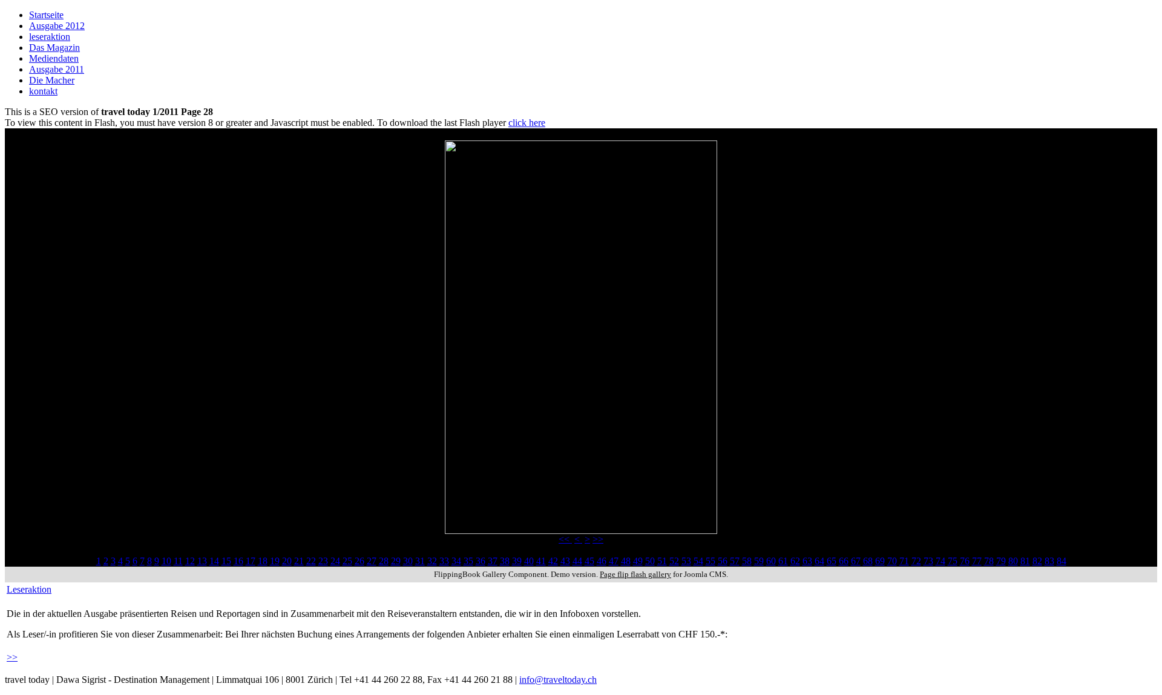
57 (735, 561)
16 (238, 561)
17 (250, 561)
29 (396, 561)
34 (456, 561)
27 (371, 561)
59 (759, 561)
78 (989, 561)
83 (1049, 561)
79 (1001, 561)
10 (166, 561)
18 (263, 561)
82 (1037, 561)
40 (529, 561)
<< (565, 539)
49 (638, 561)
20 (287, 561)
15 (226, 561)
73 (928, 561)
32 (432, 561)
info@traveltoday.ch (558, 679)
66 (844, 561)
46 (601, 561)
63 (807, 561)
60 (771, 561)
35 (468, 561)
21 (299, 561)
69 (880, 561)
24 (335, 561)
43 (565, 561)
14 (214, 561)
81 (1025, 561)
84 (1061, 561)
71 (904, 561)
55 (710, 561)
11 (178, 561)
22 (311, 561)
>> (597, 539)
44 (577, 561)
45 (589, 561)
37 (492, 561)
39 (517, 561)
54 (698, 561)
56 (722, 561)
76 (965, 561)
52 (674, 561)
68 (868, 561)
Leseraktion (29, 589)
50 (650, 561)
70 (892, 561)
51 (662, 561)
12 (190, 561)
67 (856, 561)
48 (626, 561)
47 (614, 561)
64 (819, 561)
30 (408, 561)
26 (359, 561)
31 (420, 561)
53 (686, 561)
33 (444, 561)
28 (384, 561)
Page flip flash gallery (635, 574)
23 (323, 561)
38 (505, 561)
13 (202, 561)
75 (952, 561)
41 (541, 561)
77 (977, 561)
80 (1013, 561)
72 (916, 561)
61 (783, 561)
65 (831, 561)
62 (795, 561)
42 (553, 561)
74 (940, 561)
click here (526, 122)
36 (480, 561)
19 (275, 561)
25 (347, 561)
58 (747, 561)
